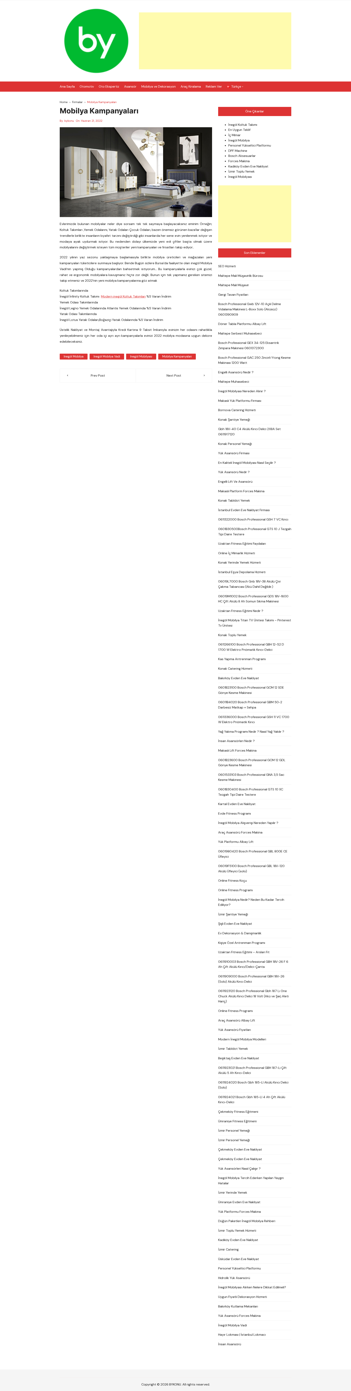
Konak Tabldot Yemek (234, 500)
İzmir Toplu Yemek (241, 171)
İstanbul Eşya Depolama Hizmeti (241, 572)
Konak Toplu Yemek (232, 635)
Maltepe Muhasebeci (233, 381)
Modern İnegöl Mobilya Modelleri (242, 1039)
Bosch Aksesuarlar (242, 156)
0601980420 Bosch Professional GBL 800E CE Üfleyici (252, 854)
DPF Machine (237, 151)
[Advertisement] (215, 40)
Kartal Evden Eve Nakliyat (237, 804)
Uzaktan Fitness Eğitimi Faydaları (242, 543)
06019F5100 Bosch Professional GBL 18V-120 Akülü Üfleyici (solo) (251, 868)
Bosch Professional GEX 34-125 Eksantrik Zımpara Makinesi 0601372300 (248, 345)
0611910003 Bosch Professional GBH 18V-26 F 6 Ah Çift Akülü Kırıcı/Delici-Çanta (253, 964)
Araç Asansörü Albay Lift (236, 1020)
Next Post (174, 375)
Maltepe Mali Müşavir (233, 285)
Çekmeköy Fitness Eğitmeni (238, 1112)
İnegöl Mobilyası (240, 177)
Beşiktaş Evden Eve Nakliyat (238, 1058)
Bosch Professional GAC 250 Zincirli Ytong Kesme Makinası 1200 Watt (254, 360)
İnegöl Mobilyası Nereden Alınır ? (242, 391)
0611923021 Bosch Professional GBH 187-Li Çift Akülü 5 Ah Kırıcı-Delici (252, 1070)
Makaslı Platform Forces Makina (241, 491)
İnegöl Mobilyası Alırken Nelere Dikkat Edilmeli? (252, 1287)
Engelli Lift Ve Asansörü (235, 481)
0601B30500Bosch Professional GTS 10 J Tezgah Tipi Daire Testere (254, 531)
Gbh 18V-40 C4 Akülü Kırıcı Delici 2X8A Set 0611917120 (249, 431)
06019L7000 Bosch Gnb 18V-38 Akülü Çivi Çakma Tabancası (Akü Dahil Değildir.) (249, 584)
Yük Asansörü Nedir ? (234, 472)
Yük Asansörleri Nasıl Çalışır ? (239, 1168)
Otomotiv (87, 86)
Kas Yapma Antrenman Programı (242, 659)
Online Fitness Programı (235, 890)
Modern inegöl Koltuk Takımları (123, 296)
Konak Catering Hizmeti (235, 668)
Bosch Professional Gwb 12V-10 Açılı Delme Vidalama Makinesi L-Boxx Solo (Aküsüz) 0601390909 (249, 309)
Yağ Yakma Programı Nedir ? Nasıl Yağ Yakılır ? (251, 731)
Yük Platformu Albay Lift (236, 842)
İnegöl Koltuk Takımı (242, 125)
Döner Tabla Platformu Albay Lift (242, 324)
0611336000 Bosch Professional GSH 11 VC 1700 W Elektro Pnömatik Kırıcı (253, 719)
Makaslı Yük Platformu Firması (239, 401)
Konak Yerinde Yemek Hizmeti (239, 562)
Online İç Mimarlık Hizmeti (236, 553)
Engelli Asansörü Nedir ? (236, 372)
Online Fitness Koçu (232, 880)
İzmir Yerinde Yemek (232, 1192)
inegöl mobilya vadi (107, 356)
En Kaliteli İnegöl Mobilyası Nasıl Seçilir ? (247, 463)
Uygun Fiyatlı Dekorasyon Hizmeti (242, 1297)
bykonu (69, 121)
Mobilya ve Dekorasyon (158, 86)
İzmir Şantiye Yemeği (233, 914)
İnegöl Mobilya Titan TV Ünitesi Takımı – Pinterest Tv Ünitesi (254, 623)
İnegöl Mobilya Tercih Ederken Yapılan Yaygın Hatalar (251, 1180)
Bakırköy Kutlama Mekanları (238, 1306)
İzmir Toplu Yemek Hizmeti (237, 1230)
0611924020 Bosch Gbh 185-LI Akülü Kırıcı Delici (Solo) (253, 1085)
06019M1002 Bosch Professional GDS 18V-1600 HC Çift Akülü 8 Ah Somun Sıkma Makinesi (253, 599)
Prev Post (98, 375)
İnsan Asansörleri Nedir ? (236, 741)
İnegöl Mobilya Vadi (232, 1325)
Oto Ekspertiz (109, 86)
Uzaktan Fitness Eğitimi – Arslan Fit (244, 952)
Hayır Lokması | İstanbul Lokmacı (242, 1334)
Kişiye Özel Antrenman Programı (241, 943)
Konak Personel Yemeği (235, 444)
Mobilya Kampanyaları (177, 356)
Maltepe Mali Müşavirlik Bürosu (240, 276)
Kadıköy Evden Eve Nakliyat (248, 166)
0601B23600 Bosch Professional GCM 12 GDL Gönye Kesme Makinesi (251, 762)
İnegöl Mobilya (239, 140)
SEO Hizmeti (227, 266)
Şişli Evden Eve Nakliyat (235, 924)
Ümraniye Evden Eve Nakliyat (239, 1202)
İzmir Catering (228, 1249)
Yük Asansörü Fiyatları (234, 1030)
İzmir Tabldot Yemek (233, 1049)
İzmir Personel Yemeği (234, 1130)
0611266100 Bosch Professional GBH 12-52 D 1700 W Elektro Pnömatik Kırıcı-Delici (251, 647)
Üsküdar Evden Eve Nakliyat (238, 1259)
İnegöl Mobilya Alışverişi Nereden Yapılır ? (248, 823)
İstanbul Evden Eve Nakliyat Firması (244, 510)
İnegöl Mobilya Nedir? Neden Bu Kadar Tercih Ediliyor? (251, 902)
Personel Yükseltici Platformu (249, 145)
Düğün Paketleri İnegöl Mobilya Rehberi (246, 1221)
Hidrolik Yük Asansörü (234, 1278)
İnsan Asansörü (229, 1344)
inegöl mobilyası (141, 356)
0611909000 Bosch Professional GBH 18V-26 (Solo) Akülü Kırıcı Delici (251, 979)
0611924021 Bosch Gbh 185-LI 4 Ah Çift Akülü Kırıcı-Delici (251, 1099)
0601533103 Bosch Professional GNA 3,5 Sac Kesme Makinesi (251, 777)
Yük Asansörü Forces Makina (239, 1316)
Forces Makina (239, 161)
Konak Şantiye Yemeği (234, 419)
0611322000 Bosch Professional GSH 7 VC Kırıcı (253, 519)
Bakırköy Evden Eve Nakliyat (238, 678)
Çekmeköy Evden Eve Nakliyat (240, 1149)
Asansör (130, 86)
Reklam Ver (214, 86)
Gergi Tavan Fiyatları (233, 294)
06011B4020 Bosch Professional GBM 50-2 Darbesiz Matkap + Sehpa (250, 705)
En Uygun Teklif (239, 130)
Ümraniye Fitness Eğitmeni (237, 1121)
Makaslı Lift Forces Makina (237, 750)
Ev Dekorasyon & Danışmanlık (239, 933)
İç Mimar (234, 135)
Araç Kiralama (191, 86)
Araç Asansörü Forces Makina (240, 832)
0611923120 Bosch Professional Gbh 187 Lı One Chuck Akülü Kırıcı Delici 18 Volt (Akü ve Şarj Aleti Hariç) (253, 996)
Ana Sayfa (67, 86)
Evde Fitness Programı (234, 813)
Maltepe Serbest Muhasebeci (240, 333)
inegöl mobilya (73, 356)
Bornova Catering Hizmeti (237, 410)
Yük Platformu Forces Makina (239, 1212)
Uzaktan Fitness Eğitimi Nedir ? (240, 611)
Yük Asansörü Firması (233, 453)
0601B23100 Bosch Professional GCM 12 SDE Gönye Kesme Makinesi (251, 690)
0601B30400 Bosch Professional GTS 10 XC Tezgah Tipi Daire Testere (250, 792)
